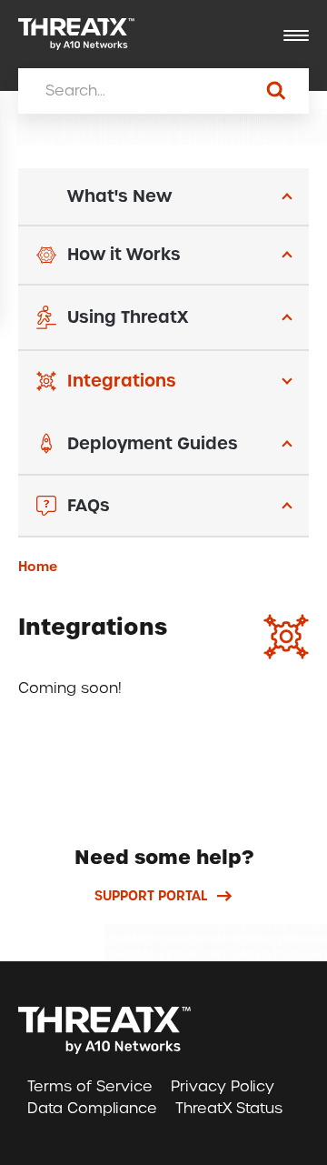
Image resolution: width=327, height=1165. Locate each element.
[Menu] (296, 36)
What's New (119, 196)
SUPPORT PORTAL (150, 896)
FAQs (88, 505)
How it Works (124, 254)
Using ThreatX (127, 317)
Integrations (121, 380)
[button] (163, 197)
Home (37, 566)
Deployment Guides (152, 443)
